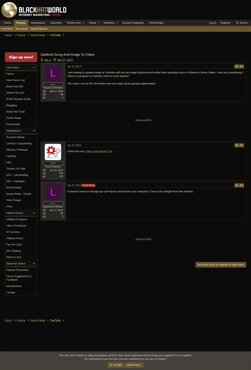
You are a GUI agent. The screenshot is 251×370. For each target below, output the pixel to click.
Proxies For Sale (15, 168)
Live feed (6, 28)
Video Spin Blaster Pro (98, 151)
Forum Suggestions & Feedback (18, 278)
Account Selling (15, 137)
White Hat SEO (15, 92)
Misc (8, 162)
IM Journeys (13, 232)
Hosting (11, 156)
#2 (241, 145)
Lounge (10, 292)
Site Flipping (13, 251)
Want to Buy (13, 257)
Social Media (13, 118)
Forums (21, 23)
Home (7, 23)
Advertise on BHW (143, 120)
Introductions (14, 286)
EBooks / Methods (17, 149)
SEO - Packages (15, 181)
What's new (74, 23)
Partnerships (156, 23)
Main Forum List (15, 80)
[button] (83, 23)
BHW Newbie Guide (18, 99)
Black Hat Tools (15, 111)
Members (109, 23)
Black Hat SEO (14, 86)
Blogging (11, 105)
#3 (241, 185)
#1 (241, 66)
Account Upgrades (133, 23)
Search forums (39, 28)
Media (92, 23)
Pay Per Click (14, 244)
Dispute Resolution (17, 270)
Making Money (14, 238)
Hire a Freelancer (16, 225)
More (9, 206)
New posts (21, 28)
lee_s (48, 60)
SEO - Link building (17, 175)
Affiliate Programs (16, 219)
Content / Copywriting (19, 143)
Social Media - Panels (18, 194)
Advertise (56, 23)
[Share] (236, 67)
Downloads (13, 124)
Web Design (13, 200)
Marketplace (38, 23)
